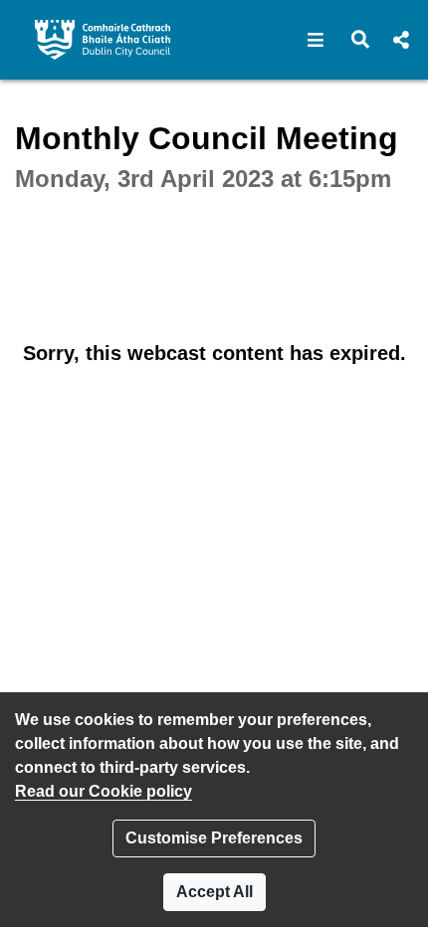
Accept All (214, 891)
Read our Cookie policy (103, 791)
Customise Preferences (214, 838)
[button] (316, 40)
